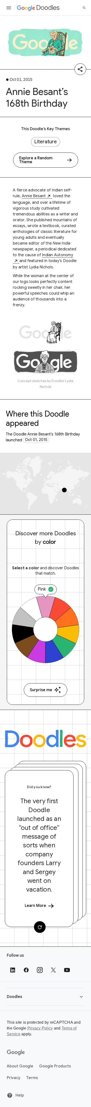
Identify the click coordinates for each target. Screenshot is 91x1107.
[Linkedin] (12, 970)
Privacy (13, 1077)
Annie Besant (34, 196)
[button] (45, 996)
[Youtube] (67, 970)
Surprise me (41, 690)
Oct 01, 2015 (36, 439)
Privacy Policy (40, 1028)
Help (19, 1095)
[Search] (84, 8)
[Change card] (40, 927)
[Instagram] (40, 970)
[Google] (16, 1052)
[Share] (80, 69)
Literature (45, 142)
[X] (53, 970)
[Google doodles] (38, 8)
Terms (32, 1077)
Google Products (55, 1066)
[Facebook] (26, 970)
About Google (20, 1066)
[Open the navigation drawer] (9, 8)
